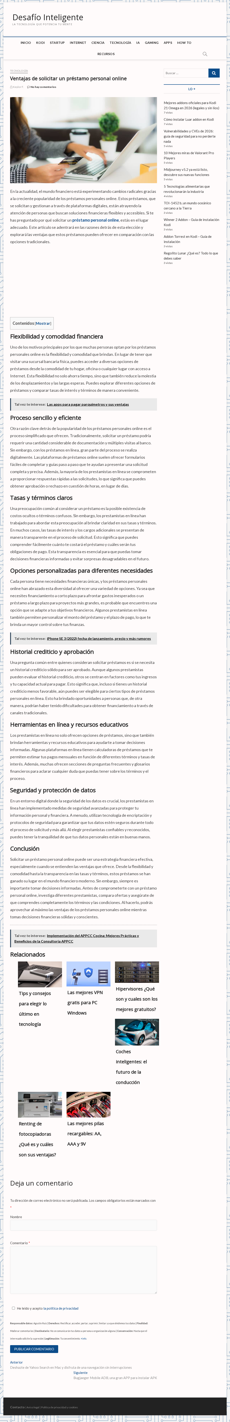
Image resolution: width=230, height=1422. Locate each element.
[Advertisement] (83, 281)
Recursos (106, 54)
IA (137, 43)
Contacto (17, 1407)
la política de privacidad (60, 1308)
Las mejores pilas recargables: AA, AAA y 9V (85, 1133)
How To (184, 43)
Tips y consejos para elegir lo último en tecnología (35, 1008)
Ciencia (97, 43)
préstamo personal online (95, 220)
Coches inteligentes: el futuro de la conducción (131, 1066)
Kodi (40, 43)
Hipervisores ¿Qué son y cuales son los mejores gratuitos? (137, 999)
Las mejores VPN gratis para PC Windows (85, 1002)
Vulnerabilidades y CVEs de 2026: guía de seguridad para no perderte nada (190, 136)
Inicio (26, 43)
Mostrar (43, 323)
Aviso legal (33, 1407)
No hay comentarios (43, 87)
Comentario (20, 1243)
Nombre (16, 1217)
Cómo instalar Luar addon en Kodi (189, 119)
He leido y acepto (47, 1308)
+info (83, 1338)
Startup (57, 43)
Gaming (152, 43)
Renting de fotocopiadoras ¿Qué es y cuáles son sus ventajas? (37, 1139)
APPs (168, 43)
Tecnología (120, 43)
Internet (78, 43)
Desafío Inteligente (47, 17)
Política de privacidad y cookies (59, 1407)
